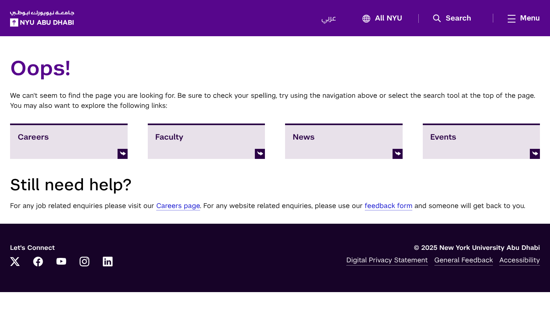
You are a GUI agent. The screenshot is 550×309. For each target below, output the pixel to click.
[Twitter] (15, 262)
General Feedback (463, 259)
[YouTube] (61, 262)
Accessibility (519, 259)
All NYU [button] (388, 18)
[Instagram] (84, 262)
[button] (454, 18)
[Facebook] (38, 262)
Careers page (178, 205)
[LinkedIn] (108, 262)
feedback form (389, 205)
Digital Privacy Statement (387, 259)
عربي (328, 18)
